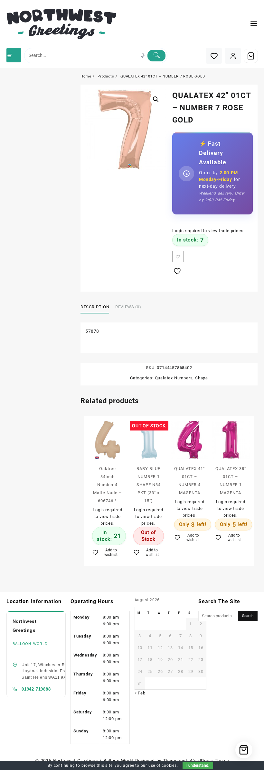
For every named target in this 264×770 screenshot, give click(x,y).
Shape (201, 378)
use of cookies (162, 765)
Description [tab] (94, 306)
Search (247, 616)
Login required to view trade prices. (208, 230)
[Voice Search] (142, 55)
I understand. (197, 765)
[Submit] (156, 55)
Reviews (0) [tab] (128, 306)
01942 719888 (36, 689)
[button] (156, 99)
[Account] (233, 56)
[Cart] (251, 56)
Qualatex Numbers (174, 378)
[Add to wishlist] (178, 256)
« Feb (140, 693)
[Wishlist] (214, 56)
